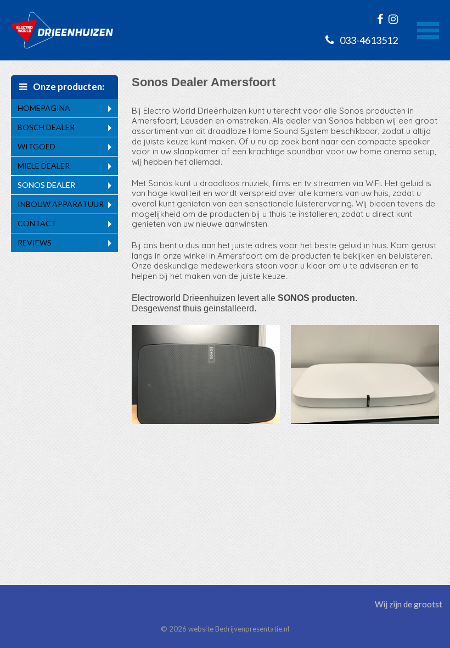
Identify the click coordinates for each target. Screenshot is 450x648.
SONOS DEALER (46, 184)
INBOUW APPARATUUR (61, 204)
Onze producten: (67, 86)
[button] (428, 29)
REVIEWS (35, 242)
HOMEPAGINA (44, 108)
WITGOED (36, 146)
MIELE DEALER (44, 165)
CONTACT (37, 223)
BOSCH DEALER (46, 127)
